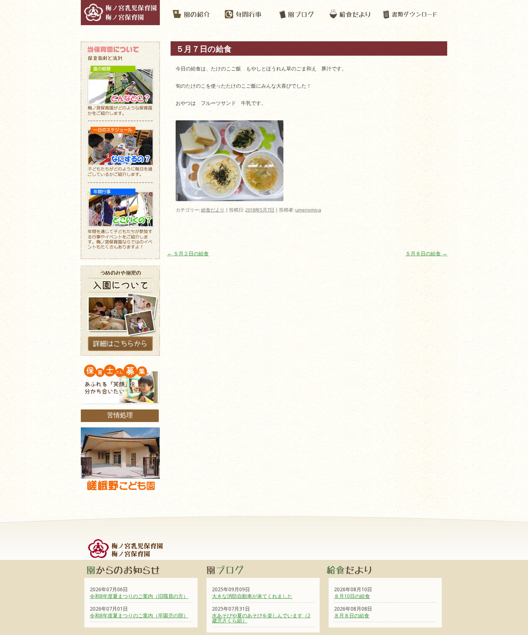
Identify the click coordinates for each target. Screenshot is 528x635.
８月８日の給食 (351, 615)
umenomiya (308, 210)
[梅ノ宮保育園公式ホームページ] (120, 21)
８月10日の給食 (352, 596)
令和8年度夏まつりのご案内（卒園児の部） (139, 615)
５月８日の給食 (426, 253)
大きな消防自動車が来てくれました (252, 596)
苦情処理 (120, 415)
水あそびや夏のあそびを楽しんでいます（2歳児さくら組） (261, 618)
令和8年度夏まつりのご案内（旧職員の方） (139, 596)
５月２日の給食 (188, 253)
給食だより (212, 210)
